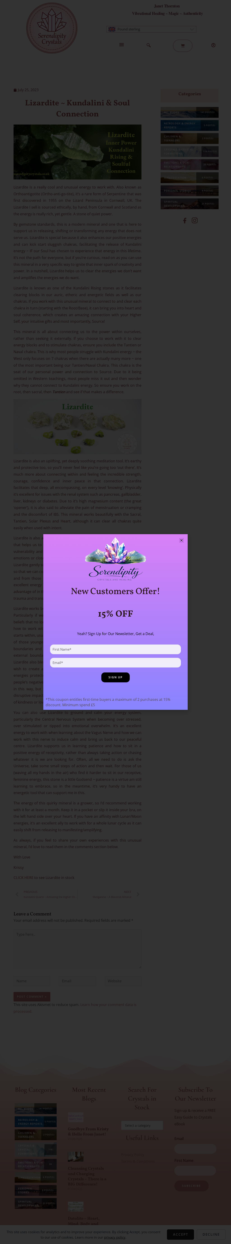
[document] (115, 622)
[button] (181, 540)
